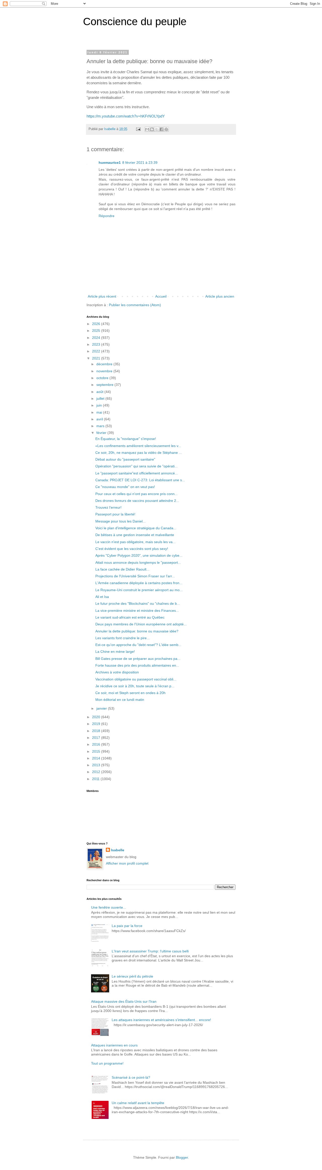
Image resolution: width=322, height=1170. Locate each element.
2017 (96, 738)
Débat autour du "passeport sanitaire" (125, 459)
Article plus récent (102, 296)
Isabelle (117, 850)
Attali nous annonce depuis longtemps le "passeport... (138, 562)
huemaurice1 (110, 162)
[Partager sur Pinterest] (166, 129)
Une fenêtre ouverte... (108, 907)
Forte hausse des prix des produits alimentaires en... (137, 665)
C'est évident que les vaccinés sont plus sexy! (131, 549)
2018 (96, 731)
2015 (96, 751)
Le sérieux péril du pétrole (132, 976)
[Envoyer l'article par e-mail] (138, 129)
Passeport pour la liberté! (115, 514)
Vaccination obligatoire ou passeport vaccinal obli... (135, 679)
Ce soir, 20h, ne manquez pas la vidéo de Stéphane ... (138, 453)
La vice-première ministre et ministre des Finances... (137, 611)
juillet (100, 398)
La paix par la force (127, 926)
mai (99, 412)
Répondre (106, 216)
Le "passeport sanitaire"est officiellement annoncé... (136, 473)
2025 (96, 331)
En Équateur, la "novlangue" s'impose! (125, 439)
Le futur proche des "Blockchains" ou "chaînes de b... (137, 603)
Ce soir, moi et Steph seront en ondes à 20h (130, 693)
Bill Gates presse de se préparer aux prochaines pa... (137, 659)
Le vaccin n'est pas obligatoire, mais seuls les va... (135, 542)
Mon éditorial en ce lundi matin (119, 700)
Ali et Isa (102, 597)
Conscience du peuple (134, 21)
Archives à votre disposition (117, 672)
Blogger (182, 1157)
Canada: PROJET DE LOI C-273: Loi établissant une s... (140, 480)
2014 (96, 758)
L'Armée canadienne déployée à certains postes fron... (138, 583)
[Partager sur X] (156, 129)
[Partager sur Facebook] (161, 129)
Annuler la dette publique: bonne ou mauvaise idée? (136, 631)
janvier (102, 708)
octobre (102, 378)
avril (100, 419)
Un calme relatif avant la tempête (138, 1103)
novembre (104, 371)
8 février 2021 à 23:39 (139, 162)
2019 (96, 724)
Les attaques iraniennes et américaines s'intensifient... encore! (161, 1020)
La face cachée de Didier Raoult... (122, 569)
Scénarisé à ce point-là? (131, 1077)
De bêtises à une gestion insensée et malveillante (134, 535)
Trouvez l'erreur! (108, 507)
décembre (104, 364)
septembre (105, 385)
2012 (96, 772)
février (101, 433)
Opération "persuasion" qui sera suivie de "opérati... (136, 466)
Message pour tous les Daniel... (120, 521)
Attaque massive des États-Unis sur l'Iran (123, 1001)
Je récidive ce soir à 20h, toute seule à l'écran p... (134, 686)
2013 (96, 765)
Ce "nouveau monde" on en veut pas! (125, 487)
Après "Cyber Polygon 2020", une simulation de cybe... (138, 555)
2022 (96, 351)
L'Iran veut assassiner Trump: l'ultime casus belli (150, 951)
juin (99, 405)
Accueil (161, 296)
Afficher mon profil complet (127, 863)
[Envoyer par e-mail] (147, 129)
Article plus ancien (219, 296)
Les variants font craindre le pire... (122, 638)
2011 (96, 779)
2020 (96, 717)
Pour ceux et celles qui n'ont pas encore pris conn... (136, 494)
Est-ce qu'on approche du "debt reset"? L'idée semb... (138, 645)
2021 (96, 358)
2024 (96, 338)
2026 (96, 324)
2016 (96, 744)
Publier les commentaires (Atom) (135, 305)
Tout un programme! (107, 1063)
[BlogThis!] (151, 129)
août (100, 392)
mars (100, 426)
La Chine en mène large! (115, 652)
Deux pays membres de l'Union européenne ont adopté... (141, 624)
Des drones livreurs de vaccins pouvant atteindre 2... (137, 501)
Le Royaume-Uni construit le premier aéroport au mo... (139, 590)
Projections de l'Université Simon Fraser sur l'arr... (135, 576)
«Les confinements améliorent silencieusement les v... (138, 446)
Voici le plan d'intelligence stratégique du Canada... (135, 528)
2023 (96, 344)
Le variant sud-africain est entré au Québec (130, 617)
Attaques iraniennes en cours (114, 1045)
